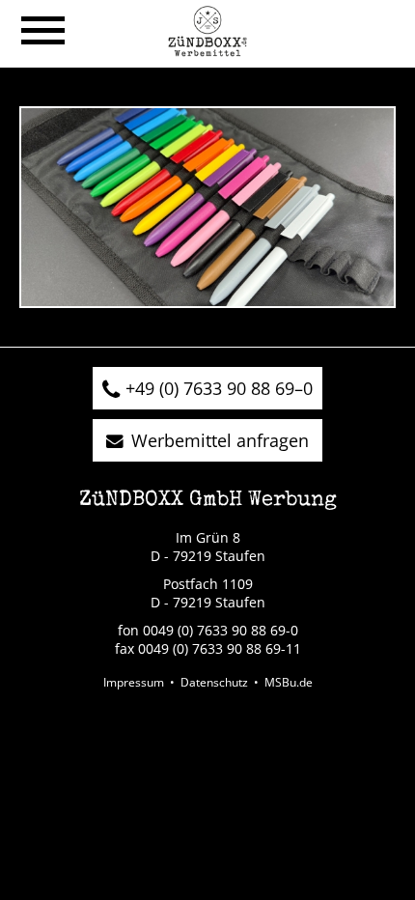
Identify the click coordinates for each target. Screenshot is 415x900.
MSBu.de (288, 682)
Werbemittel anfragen (220, 440)
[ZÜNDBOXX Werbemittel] (207, 50)
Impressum (133, 682)
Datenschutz (214, 682)
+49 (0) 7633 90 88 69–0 (219, 388)
